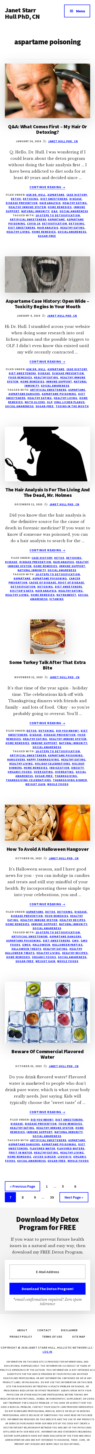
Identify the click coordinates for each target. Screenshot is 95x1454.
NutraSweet (66, 595)
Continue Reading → (47, 187)
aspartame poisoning (59, 394)
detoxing (76, 223)
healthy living (18, 231)
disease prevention (22, 203)
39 (54, 1197)
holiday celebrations (52, 763)
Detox (16, 199)
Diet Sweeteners (54, 199)
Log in (47, 1351)
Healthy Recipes (72, 920)
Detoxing (31, 199)
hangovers (16, 759)
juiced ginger (44, 1156)
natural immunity (35, 211)
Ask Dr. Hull (36, 194)
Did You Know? (67, 730)
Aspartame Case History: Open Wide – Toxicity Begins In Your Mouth (47, 304)
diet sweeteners (21, 227)
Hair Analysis (49, 203)
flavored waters (70, 1148)
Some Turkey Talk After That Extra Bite (47, 665)
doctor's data (21, 590)
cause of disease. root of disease (56, 582)
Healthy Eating (74, 203)
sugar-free (47, 236)
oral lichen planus (69, 402)
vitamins (56, 599)
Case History (76, 194)
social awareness (73, 211)
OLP (49, 402)
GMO (75, 940)
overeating (64, 772)
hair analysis (47, 227)
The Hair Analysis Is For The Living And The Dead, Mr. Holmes (47, 492)
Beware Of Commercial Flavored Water (47, 1054)
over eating (43, 772)
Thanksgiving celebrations (28, 780)
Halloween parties (67, 944)
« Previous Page (22, 1187)
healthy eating (72, 227)
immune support (59, 381)
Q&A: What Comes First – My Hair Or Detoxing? (47, 129)
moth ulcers (35, 402)
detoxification (54, 223)
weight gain (35, 784)
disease (75, 199)
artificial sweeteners (28, 219)
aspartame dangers (24, 394)
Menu (80, 11)
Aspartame (56, 194)
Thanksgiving (66, 776)
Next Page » (73, 1198)
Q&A (54, 211)
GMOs (26, 944)
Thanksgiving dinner (70, 780)
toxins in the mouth (72, 406)
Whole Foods (57, 784)
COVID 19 (33, 223)
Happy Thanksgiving (43, 759)
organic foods (20, 772)
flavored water (42, 1148)
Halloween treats (26, 949)
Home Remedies (59, 207)
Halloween (41, 944)
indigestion (59, 767)
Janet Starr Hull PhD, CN (22, 13)
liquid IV (64, 1156)
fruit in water (20, 1152)
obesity (77, 767)
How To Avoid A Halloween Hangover (47, 849)
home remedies (44, 231)
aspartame (56, 219)
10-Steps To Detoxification (58, 215)
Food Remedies (20, 377)
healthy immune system (27, 207)
